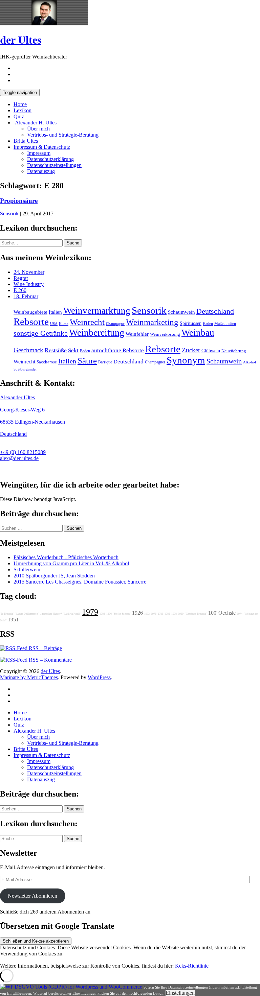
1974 (239, 613)
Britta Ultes (26, 141)
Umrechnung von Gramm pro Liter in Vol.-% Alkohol (71, 563)
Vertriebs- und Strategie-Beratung (63, 135)
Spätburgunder (25, 369)
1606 (109, 613)
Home (20, 104)
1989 (180, 613)
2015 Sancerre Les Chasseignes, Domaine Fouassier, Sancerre (80, 582)
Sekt (73, 350)
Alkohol (249, 362)
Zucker (191, 350)
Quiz (19, 116)
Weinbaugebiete (30, 312)
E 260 (20, 290)
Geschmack (28, 350)
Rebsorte (31, 321)
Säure (87, 360)
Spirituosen (190, 323)
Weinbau (197, 333)
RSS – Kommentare (49, 660)
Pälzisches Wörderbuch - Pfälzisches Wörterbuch (66, 557)
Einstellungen (180, 993)
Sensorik (9, 213)
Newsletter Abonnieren (32, 896)
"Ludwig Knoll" (72, 613)
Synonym (186, 360)
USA (54, 324)
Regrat (21, 278)
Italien (55, 312)
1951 (13, 619)
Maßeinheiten (225, 323)
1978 (174, 613)
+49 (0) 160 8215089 (23, 452)
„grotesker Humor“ (51, 613)
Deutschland (215, 311)
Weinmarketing (152, 322)
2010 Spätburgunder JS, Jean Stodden (55, 575)
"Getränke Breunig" (196, 613)
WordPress (99, 677)
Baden (208, 323)
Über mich (38, 129)
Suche (73, 242)
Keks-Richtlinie (192, 966)
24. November (29, 272)
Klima (63, 324)
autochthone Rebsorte (117, 350)
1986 (102, 613)
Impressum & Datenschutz (42, 147)
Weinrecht (87, 322)
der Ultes (20, 40)
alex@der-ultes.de (19, 458)
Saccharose (47, 362)
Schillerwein (27, 569)
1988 (167, 613)
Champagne (115, 324)
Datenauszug (41, 171)
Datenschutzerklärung (50, 159)
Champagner (155, 362)
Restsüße (56, 350)
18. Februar (26, 296)
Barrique (105, 362)
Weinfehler (137, 334)
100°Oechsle (222, 613)
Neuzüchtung (233, 351)
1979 (90, 612)
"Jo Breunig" (7, 613)
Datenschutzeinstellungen (54, 165)
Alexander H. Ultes (35, 122)
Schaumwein (181, 312)
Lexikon (22, 110)
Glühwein (210, 350)
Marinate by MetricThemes (29, 677)
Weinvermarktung (96, 311)
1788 (160, 613)
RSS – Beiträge (44, 648)
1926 (137, 613)
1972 (147, 613)
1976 (153, 613)
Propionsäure (19, 200)
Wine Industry (29, 284)
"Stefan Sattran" (122, 613)
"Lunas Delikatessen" (27, 613)
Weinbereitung (96, 332)
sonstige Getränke (41, 333)
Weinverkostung (165, 334)
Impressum (38, 153)
